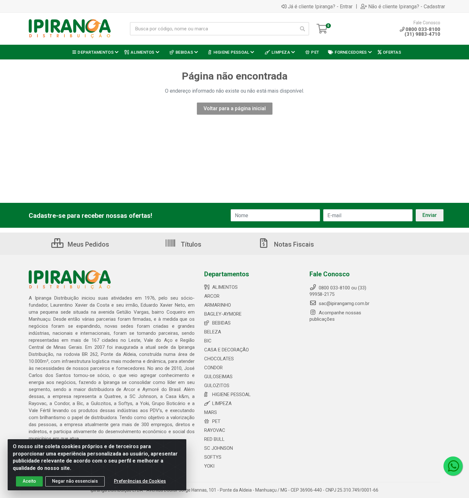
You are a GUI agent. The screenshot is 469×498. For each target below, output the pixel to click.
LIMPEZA (222, 403)
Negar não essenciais (75, 481)
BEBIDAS (221, 323)
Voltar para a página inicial (235, 108)
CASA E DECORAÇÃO (226, 350)
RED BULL (214, 439)
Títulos (190, 244)
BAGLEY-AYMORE (223, 314)
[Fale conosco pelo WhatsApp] (453, 466)
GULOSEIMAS (218, 376)
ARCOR (212, 296)
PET (216, 421)
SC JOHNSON (218, 448)
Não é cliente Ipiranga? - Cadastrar (406, 6)
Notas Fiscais (293, 244)
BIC (208, 341)
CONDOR (213, 368)
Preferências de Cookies (140, 481)
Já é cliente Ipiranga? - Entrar (320, 6)
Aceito (29, 481)
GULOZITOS (216, 385)
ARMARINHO (217, 305)
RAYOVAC (214, 430)
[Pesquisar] (302, 28)
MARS (210, 412)
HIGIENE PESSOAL (231, 394)
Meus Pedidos (87, 244)
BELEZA (212, 332)
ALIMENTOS (225, 287)
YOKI (209, 466)
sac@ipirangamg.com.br (343, 303)
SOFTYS (212, 457)
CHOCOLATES (219, 359)
